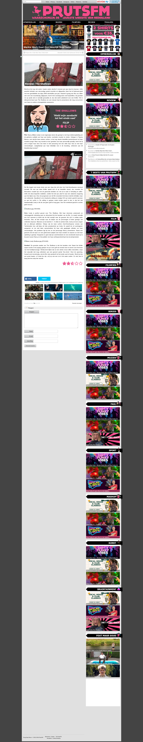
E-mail (31, 336)
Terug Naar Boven (27, 737)
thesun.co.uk (65, 282)
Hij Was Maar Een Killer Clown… (104, 151)
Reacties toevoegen (77, 303)
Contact (52, 736)
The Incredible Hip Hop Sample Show (45, 47)
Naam (31, 331)
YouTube (85, 2)
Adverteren (47, 736)
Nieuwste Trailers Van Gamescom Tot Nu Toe (69, 52)
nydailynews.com (73, 282)
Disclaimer (49, 738)
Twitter (72, 2)
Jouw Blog (30, 341)
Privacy (53, 2)
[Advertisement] (103, 692)
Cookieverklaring (56, 738)
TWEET (44, 279)
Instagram (66, 2)
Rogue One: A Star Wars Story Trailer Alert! (37, 52)
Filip (34, 303)
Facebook (59, 2)
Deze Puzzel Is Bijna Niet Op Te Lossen (102, 155)
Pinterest (78, 2)
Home (47, 2)
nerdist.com (80, 282)
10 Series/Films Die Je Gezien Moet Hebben (108, 159)
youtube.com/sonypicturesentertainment (49, 282)
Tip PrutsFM (58, 736)
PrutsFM (41, 737)
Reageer (31, 312)
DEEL (30, 279)
